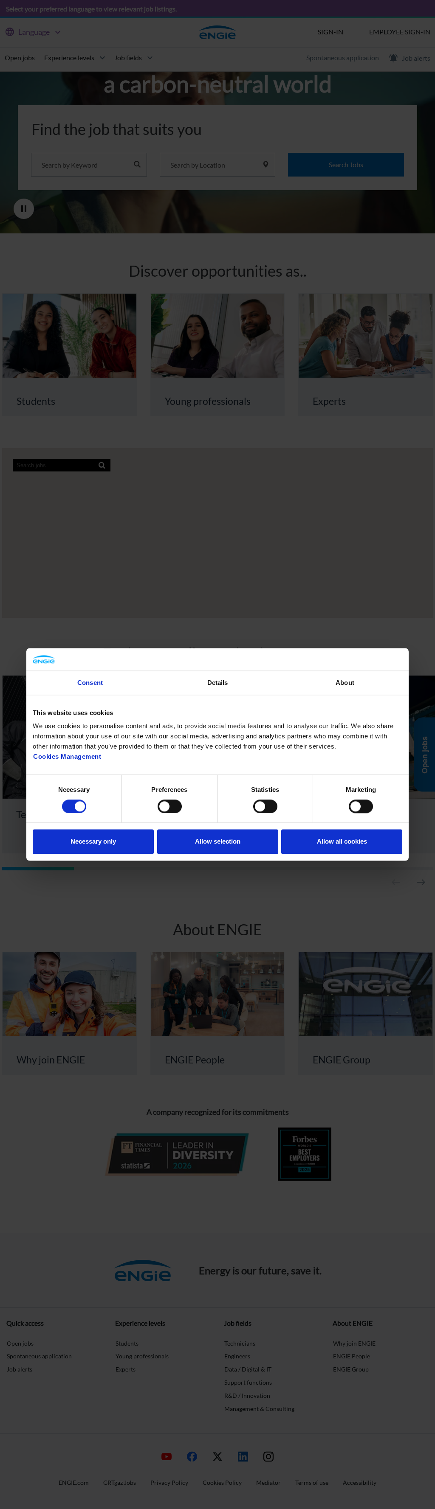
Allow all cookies (342, 841)
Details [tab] (217, 682)
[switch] (170, 806)
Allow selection (217, 841)
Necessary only (93, 841)
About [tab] (345, 682)
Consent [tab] (90, 682)
